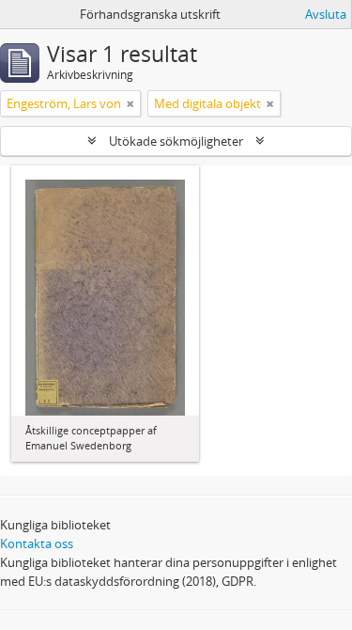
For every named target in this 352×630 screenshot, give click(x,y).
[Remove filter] (130, 103)
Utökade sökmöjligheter (176, 141)
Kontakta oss (36, 543)
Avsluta (325, 14)
